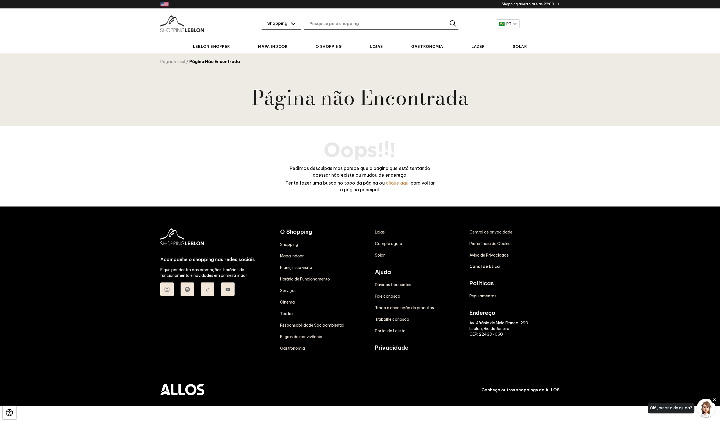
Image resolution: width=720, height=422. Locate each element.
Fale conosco (387, 296)
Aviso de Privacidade (489, 255)
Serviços (288, 290)
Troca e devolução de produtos (404, 307)
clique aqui (398, 183)
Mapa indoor (272, 46)
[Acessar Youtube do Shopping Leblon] (228, 289)
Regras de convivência (301, 336)
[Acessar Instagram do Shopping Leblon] (167, 289)
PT (509, 24)
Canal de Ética (484, 266)
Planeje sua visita (296, 267)
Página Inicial (172, 61)
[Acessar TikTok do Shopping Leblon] (207, 289)
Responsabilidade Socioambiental (312, 325)
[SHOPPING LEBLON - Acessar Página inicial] (182, 23)
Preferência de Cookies (490, 243)
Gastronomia (427, 46)
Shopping (289, 244)
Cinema (287, 302)
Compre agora (388, 243)
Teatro (286, 313)
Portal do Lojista (390, 330)
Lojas (376, 46)
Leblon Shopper (211, 46)
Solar (520, 46)
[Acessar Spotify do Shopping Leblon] (187, 289)
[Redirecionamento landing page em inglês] (164, 4)
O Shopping (329, 46)
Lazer (478, 46)
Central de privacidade (490, 232)
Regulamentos (482, 295)
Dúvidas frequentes (393, 284)
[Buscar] (453, 24)
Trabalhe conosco (392, 319)
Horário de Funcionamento (305, 279)
